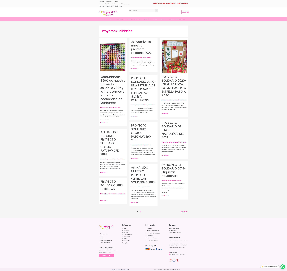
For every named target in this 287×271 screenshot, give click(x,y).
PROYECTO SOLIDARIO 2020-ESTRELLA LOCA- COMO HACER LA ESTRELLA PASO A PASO (174, 86)
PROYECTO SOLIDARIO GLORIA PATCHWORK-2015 (141, 132)
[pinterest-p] (178, 260)
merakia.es (177, 269)
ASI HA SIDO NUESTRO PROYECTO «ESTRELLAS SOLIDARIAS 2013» (143, 174)
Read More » (103, 123)
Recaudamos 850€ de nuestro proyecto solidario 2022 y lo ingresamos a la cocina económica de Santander (112, 90)
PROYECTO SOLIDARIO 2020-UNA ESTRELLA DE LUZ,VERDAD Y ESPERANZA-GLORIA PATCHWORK (143, 89)
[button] (106, 19)
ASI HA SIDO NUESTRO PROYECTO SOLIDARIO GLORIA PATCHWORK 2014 (109, 143)
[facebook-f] (174, 260)
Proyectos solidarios (106, 107)
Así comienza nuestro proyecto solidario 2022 (141, 47)
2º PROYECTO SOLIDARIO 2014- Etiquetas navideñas (174, 170)
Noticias (164, 100)
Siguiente (184, 212)
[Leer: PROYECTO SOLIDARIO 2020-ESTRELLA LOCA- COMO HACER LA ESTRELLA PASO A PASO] (174, 56)
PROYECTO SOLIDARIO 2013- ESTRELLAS (112, 185)
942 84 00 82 (173, 252)
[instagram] (170, 260)
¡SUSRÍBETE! (106, 255)
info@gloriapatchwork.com (177, 254)
